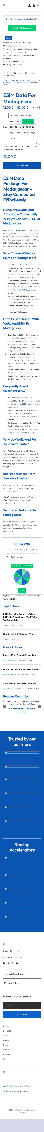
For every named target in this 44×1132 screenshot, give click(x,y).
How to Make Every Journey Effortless (21, 669)
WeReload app (28, 290)
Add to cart (22, 165)
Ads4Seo (22, 1113)
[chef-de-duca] (22, 807)
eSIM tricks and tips (9, 660)
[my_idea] (22, 875)
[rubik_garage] (22, 917)
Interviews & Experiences (15, 689)
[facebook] (4, 963)
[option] (14, 115)
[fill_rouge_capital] (22, 903)
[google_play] (16, 1086)
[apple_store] (15, 1091)
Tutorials (6, 625)
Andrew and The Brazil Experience (19, 683)
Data (5, 127)
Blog (4, 674)
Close (22, 591)
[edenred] (22, 752)
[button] (4, 706)
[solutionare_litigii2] (22, 1072)
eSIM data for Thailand (22, 708)
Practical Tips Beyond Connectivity (19, 655)
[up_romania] (22, 779)
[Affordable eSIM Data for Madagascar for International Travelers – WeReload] (22, 37)
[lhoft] (22, 821)
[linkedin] (17, 963)
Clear (38, 144)
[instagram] (12, 963)
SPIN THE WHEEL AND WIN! (22, 566)
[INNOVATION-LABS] (22, 889)
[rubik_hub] (22, 858)
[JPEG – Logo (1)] (12, 5)
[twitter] (8, 963)
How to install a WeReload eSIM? (18, 634)
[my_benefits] (22, 766)
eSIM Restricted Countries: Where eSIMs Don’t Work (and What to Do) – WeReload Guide (21, 617)
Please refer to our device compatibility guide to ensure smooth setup (23, 404)
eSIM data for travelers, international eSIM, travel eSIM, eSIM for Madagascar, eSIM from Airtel (22, 82)
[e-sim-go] (22, 793)
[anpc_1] (22, 1058)
